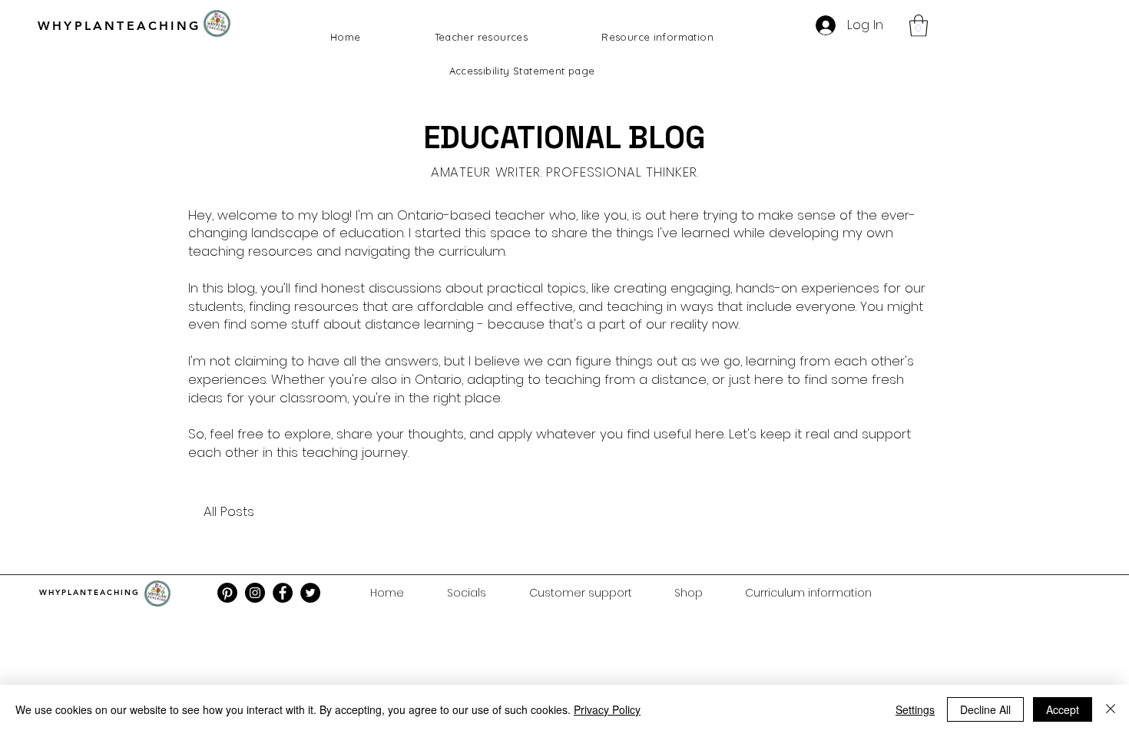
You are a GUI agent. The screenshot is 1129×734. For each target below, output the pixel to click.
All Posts (229, 512)
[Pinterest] (227, 593)
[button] (918, 26)
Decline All (985, 709)
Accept (1062, 709)
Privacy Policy (607, 709)
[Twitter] (310, 593)
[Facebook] (283, 593)
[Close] (1110, 709)
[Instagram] (255, 593)
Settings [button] (915, 709)
